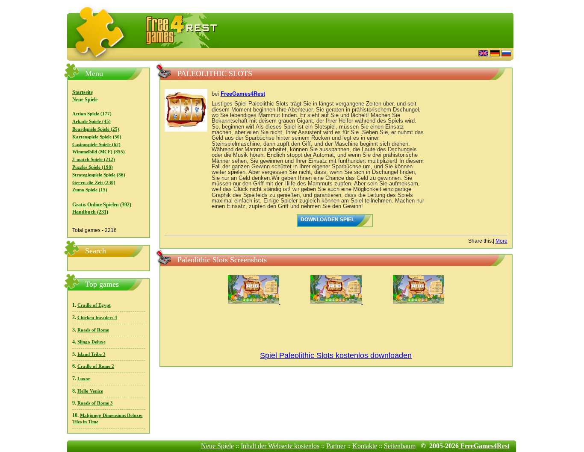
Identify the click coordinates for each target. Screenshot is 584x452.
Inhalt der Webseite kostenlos (280, 445)
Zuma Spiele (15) (89, 190)
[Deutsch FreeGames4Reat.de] (495, 54)
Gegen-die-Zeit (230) (93, 182)
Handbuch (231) (90, 212)
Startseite (82, 92)
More (501, 241)
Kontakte (364, 445)
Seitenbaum (400, 445)
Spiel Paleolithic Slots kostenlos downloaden (336, 355)
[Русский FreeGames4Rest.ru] (506, 54)
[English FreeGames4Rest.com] (484, 54)
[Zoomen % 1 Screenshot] (254, 302)
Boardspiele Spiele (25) (95, 129)
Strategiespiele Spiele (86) (98, 175)
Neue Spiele (84, 100)
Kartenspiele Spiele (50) (96, 137)
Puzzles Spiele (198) (92, 167)
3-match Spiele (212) (93, 159)
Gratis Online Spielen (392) (101, 205)
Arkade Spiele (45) (91, 121)
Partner (335, 445)
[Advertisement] (367, 53)
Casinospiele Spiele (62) (96, 144)
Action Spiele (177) (92, 114)
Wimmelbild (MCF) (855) (98, 152)
